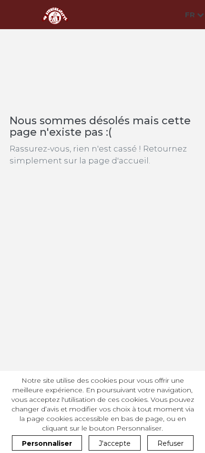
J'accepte (115, 443)
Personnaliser (47, 443)
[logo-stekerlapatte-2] (54, 14)
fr (191, 14)
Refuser (170, 443)
